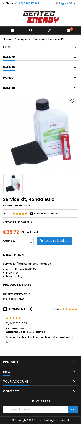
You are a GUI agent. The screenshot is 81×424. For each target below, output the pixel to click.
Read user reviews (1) (47, 213)
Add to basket (54, 241)
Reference (10, 205)
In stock (8, 299)
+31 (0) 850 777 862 (27, 3)
